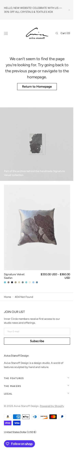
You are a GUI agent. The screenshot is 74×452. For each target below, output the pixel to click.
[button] (6, 33)
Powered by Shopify (52, 406)
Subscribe (35, 341)
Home (7, 296)
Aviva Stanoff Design (26, 406)
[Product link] (37, 234)
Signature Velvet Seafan (14, 276)
